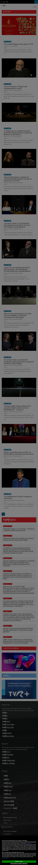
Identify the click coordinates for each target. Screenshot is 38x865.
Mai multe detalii (29, 843)
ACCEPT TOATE (19, 861)
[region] (19, 850)
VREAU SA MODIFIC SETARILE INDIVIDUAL (19, 863)
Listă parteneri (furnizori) (5, 858)
